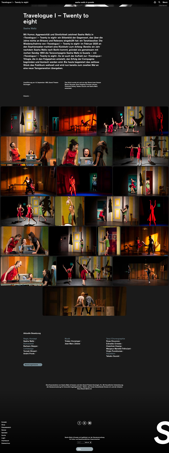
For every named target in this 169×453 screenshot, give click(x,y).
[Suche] (159, 2)
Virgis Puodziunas (114, 351)
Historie (26, 96)
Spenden (4, 433)
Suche (3, 435)
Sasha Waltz (28, 341)
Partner (3, 430)
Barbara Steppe (30, 346)
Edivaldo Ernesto (113, 343)
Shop (3, 425)
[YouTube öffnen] (90, 423)
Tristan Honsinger (72, 341)
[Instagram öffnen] (84, 423)
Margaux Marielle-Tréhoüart (118, 348)
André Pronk (29, 353)
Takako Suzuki (112, 356)
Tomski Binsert (30, 351)
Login (3, 438)
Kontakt (4, 422)
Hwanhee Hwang (113, 346)
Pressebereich (6, 427)
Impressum (5, 441)
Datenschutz (5, 443)
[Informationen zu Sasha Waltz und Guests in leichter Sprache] (155, 2)
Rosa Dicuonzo (113, 341)
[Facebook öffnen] (79, 423)
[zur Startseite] (84, 2)
